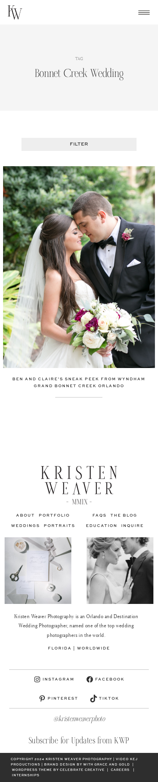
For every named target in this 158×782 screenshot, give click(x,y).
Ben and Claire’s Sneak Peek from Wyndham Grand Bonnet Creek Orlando (78, 382)
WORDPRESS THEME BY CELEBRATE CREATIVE (58, 770)
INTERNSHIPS (26, 775)
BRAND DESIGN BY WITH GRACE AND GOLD (87, 764)
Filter (79, 144)
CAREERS (120, 770)
